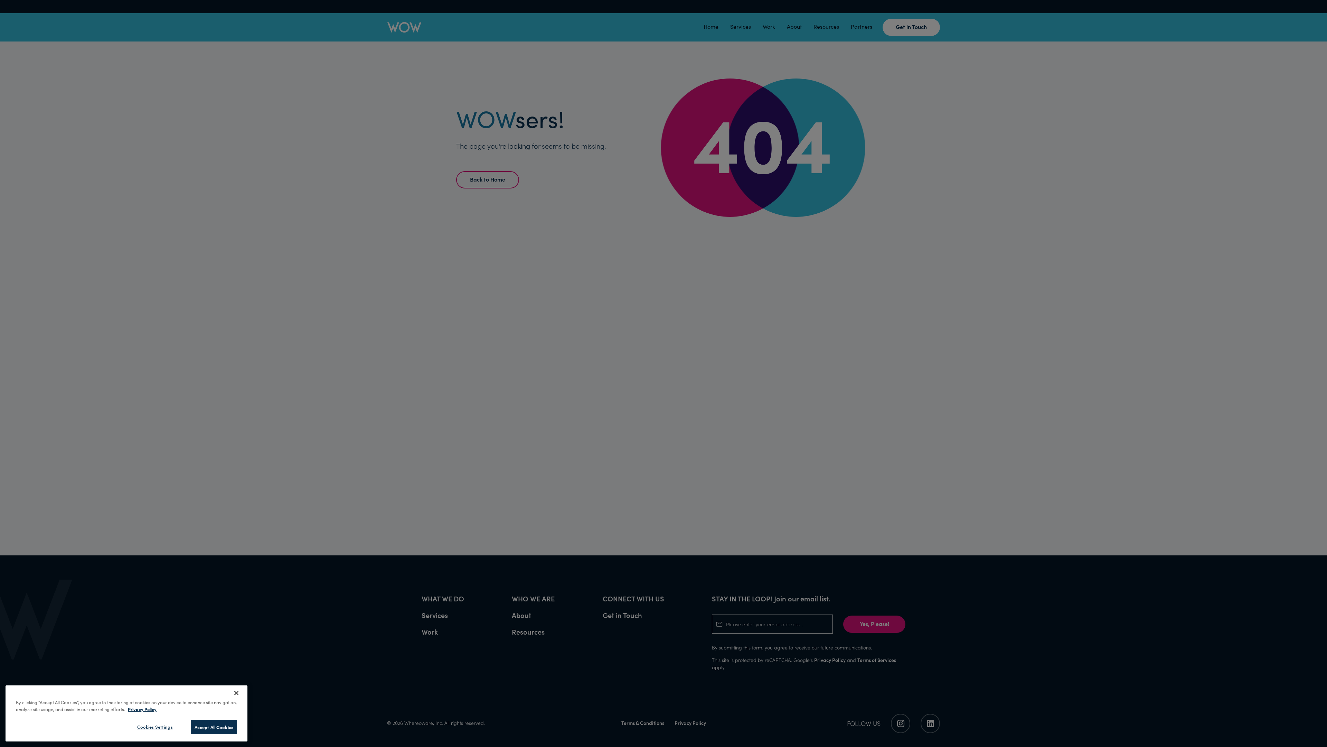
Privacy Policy (142, 709)
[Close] (236, 693)
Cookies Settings (155, 726)
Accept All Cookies (214, 727)
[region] (126, 713)
